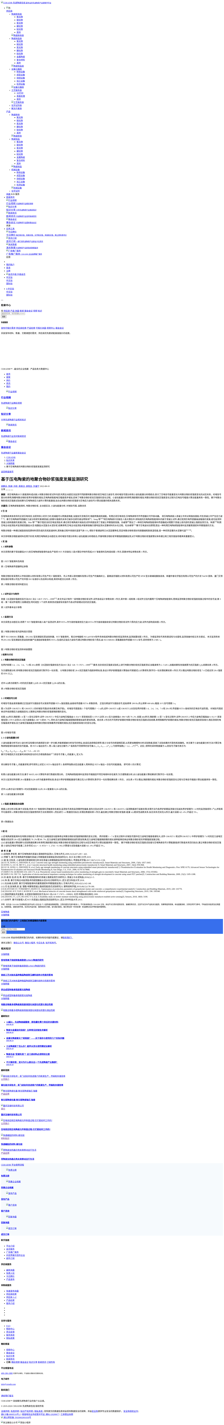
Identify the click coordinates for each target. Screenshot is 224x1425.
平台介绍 (10, 1246)
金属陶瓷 (21, 57)
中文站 (9, 280)
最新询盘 (10, 1270)
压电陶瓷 (5, 912)
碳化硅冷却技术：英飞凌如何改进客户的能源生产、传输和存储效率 (32, 1085)
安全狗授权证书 (130, 1411)
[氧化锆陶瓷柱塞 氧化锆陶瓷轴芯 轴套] (19, 1091)
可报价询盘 (41, 328)
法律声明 (5, 1411)
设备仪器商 (16, 69)
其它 (3, 1109)
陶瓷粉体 (15, 115)
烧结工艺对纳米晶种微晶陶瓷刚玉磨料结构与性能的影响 (27, 975)
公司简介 (5, 1079)
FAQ (8, 1326)
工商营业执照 (67, 1414)
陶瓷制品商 (16, 38)
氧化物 (20, 17)
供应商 (9, 11)
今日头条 (40, 943)
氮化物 (20, 23)
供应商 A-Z (11, 1297)
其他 (19, 32)
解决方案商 (16, 108)
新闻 (22, 311)
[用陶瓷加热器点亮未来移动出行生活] (18, 1150)
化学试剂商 (16, 105)
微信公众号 (18, 943)
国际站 (9, 284)
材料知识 (5, 1138)
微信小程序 (30, 943)
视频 (35, 311)
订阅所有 (51, 1362)
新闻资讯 (10, 1359)
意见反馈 (10, 1332)
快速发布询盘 (12, 1291)
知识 (40, 311)
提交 (3, 932)
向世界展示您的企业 (15, 1255)
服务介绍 (10, 1303)
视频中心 (51, 328)
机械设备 (15, 170)
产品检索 (31, 328)
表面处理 (21, 96)
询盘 (17, 311)
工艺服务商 (16, 90)
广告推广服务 (12, 1252)
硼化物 (20, 26)
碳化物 (20, 20)
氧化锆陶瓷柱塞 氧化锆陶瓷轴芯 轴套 (18, 1100)
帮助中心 (10, 1329)
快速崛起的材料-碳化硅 (11, 1144)
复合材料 (21, 60)
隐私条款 (38, 1411)
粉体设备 (21, 72)
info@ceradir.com (8, 1384)
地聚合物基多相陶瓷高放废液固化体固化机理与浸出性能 (27, 1004)
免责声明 (15, 1411)
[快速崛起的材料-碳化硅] (12, 1135)
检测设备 (21, 84)
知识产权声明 (26, 1411)
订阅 (3, 926)
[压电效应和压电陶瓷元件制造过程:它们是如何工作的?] (26, 1120)
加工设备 (21, 81)
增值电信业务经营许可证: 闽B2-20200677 (40, 1414)
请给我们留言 (7, 1396)
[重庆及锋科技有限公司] (12, 1106)
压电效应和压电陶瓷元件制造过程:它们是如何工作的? (25, 1129)
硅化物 (20, 29)
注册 (8, 271)
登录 (8, 268)
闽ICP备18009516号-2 (10, 1414)
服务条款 (10, 1335)
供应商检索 (21, 328)
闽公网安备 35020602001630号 (17, 1417)
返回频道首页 (7, 472)
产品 (8, 112)
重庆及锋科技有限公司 (11, 1115)
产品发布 (10, 1279)
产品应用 (5, 1094)
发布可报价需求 (8, 328)
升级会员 (21, 274)
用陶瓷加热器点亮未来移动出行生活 (17, 1159)
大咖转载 (5, 915)
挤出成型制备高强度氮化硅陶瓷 (15, 990)
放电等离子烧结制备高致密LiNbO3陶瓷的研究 (22, 960)
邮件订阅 (10, 1258)
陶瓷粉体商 (16, 14)
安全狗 (95, 1411)
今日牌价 (10, 1276)
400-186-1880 (7, 1373)
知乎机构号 (51, 943)
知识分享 (10, 1356)
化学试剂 (15, 191)
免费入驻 (10, 1273)
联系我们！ (68, 938)
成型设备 (21, 75)
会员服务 (10, 1249)
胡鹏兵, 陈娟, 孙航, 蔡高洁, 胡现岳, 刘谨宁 (20, 486)
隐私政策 (10, 1338)
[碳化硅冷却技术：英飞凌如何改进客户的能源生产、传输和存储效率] (33, 1076)
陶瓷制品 (15, 139)
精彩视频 (15, 1362)
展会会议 (28, 311)
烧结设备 (21, 78)
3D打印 (20, 93)
